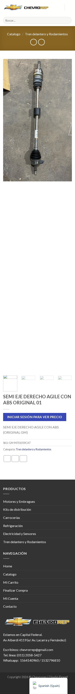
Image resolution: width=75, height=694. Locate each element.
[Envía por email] (23, 458)
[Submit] (67, 20)
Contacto (10, 606)
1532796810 (50, 660)
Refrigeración (13, 526)
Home (7, 566)
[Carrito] (70, 7)
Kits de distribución (17, 509)
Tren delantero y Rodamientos (46, 34)
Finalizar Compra (15, 590)
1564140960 (29, 660)
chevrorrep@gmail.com (36, 650)
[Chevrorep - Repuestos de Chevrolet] (26, 7)
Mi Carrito (10, 582)
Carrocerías (11, 518)
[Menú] (58, 7)
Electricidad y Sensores (19, 534)
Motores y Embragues (19, 501)
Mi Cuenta (10, 598)
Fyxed (63, 677)
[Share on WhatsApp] (7, 458)
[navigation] (48, 686)
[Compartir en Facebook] (15, 458)
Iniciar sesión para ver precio (34, 417)
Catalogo (13, 34)
